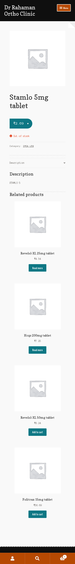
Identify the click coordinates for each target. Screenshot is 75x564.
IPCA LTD (28, 146)
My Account (12, 558)
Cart (57, 556)
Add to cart (37, 432)
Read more (37, 268)
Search (37, 558)
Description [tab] (17, 163)
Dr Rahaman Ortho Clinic (19, 10)
